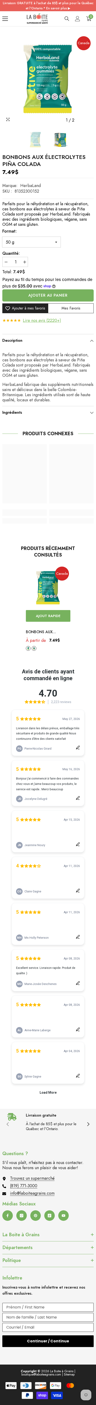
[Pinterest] (35, 1215)
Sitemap (69, 1374)
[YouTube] (63, 1215)
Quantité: (11, 253)
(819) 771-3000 (23, 1186)
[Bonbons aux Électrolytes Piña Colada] (48, 587)
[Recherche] (67, 19)
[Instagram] (21, 1215)
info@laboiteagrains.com (32, 1193)
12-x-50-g (34, 648)
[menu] (5, 19)
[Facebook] (7, 1215)
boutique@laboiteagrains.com (41, 1374)
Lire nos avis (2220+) (42, 320)
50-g (28, 648)
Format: (9, 231)
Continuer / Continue (48, 1341)
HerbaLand (30, 186)
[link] (24, 512)
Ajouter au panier (48, 295)
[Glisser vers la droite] (88, 1124)
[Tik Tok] (49, 1215)
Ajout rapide (48, 615)
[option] (48, 79)
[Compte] (77, 18)
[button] (80, 120)
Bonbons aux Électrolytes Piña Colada (44, 632)
